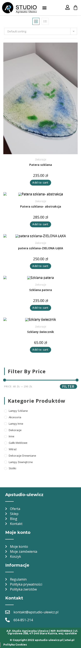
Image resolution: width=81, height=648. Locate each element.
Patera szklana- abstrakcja (40, 206)
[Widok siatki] (35, 21)
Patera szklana (40, 165)
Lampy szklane (18, 411)
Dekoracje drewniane (22, 455)
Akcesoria (15, 417)
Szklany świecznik (40, 332)
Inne (11, 436)
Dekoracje (40, 159)
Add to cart (40, 182)
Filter (68, 386)
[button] (44, 7)
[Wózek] (75, 7)
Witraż (13, 449)
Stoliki (12, 468)
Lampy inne (16, 423)
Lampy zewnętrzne (21, 462)
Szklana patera (40, 290)
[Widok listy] (45, 21)
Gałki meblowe (18, 443)
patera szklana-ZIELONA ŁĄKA (40, 248)
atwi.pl (69, 640)
